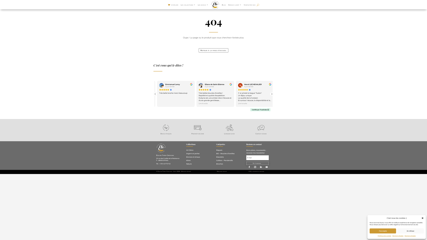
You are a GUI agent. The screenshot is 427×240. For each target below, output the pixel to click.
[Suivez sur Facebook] (249, 167)
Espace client (233, 5)
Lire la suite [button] (201, 103)
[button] (422, 218)
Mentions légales (397, 236)
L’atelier (174, 5)
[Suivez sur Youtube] (267, 167)
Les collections (187, 5)
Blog (224, 5)
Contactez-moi (250, 5)
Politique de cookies (384, 236)
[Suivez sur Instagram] (255, 167)
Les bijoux (202, 5)
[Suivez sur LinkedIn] (261, 167)
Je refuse (410, 231)
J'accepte (383, 231)
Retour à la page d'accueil (213, 50)
